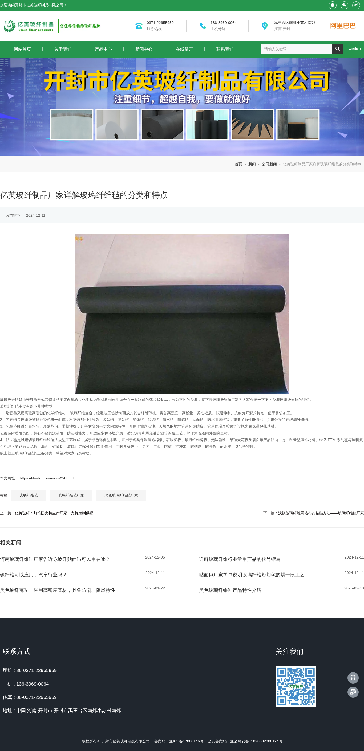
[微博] (356, 5)
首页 (239, 164)
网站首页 (22, 49)
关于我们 (62, 49)
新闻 (252, 164)
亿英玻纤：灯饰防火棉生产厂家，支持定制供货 (54, 513)
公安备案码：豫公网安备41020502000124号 (245, 741)
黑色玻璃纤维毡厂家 (121, 495)
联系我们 (224, 49)
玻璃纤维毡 (28, 495)
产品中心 (103, 49)
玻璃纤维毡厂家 (71, 495)
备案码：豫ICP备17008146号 (179, 741)
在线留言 (184, 49)
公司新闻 (269, 164)
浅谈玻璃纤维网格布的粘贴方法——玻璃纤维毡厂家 (321, 513)
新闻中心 (143, 49)
